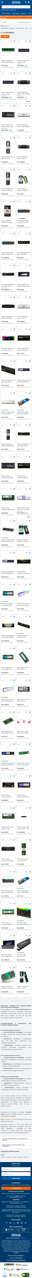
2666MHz (3, 1157)
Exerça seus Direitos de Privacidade (16, 1260)
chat (16, 1196)
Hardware (24, 13)
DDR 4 (26, 28)
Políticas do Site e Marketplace (16, 1255)
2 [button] (13, 1001)
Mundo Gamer (6, 13)
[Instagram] (10, 1222)
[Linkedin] (21, 1222)
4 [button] (18, 1001)
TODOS (5, 36)
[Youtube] (17, 1222)
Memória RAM (19, 28)
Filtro (5, 22)
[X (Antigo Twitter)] (14, 1222)
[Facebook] (6, 1222)
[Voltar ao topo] (16, 1235)
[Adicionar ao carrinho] (14, 41)
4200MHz (26, 1157)
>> (22, 1001)
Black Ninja (16, 13)
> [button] (20, 1001)
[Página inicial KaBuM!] (16, 2)
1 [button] (11, 1001)
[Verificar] (9, 1264)
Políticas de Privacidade (16, 1258)
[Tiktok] (25, 1222)
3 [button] (15, 1001)
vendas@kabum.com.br (16, 1197)
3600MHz (20, 1157)
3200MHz (14, 1157)
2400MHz (8, 1157)
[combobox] (16, 6)
